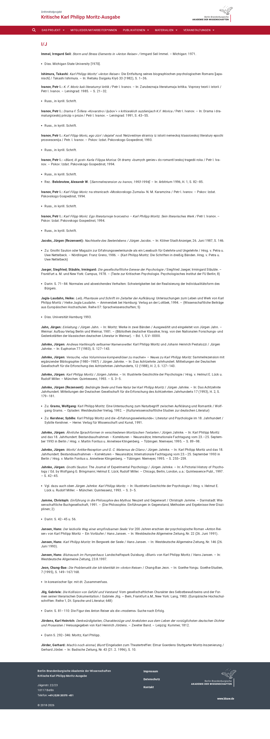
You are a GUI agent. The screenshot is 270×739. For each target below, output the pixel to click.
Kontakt (148, 687)
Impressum (150, 671)
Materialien (164, 30)
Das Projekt (51, 30)
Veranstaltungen (197, 30)
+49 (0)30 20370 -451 (61, 695)
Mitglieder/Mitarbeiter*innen (94, 30)
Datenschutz (151, 679)
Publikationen (134, 30)
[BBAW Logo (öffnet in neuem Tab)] (212, 12)
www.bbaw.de (225, 698)
